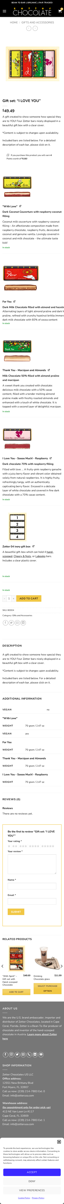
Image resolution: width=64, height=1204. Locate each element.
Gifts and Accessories (37, 22)
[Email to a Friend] (17, 623)
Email (12, 895)
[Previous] (3, 972)
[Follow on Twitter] (17, 1054)
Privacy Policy (38, 1198)
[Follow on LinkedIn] (35, 1054)
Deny (32, 1181)
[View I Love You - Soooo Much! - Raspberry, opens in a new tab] (51, 458)
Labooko (40, 556)
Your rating (15, 841)
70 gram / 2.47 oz (34, 725)
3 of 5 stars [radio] (22, 846)
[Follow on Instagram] (11, 1054)
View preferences (32, 1190)
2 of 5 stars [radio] (14, 846)
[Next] (61, 972)
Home (14, 22)
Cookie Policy (24, 1198)
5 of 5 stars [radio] (47, 846)
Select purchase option (47, 988)
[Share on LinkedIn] (23, 623)
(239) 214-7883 (28, 1091)
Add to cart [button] (16, 992)
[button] (59, 1141)
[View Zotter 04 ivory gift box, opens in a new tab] (33, 546)
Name (12, 879)
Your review (15, 851)
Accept (32, 1172)
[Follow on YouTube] (41, 1054)
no (48, 709)
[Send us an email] (23, 1054)
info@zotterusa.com (22, 1095)
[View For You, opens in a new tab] (14, 301)
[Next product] (28, 28)
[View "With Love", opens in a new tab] (20, 206)
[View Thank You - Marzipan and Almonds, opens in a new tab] (49, 370)
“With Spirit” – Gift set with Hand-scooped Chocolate (9, 980)
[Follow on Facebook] (5, 1054)
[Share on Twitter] (11, 623)
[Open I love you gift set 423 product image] (32, 63)
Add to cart (29, 598)
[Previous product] (35, 28)
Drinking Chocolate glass (42, 977)
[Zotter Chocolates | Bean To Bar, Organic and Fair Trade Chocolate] (32, 11)
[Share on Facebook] (5, 623)
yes (27, 733)
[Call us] (29, 1054)
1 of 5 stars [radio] (8, 846)
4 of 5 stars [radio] (33, 846)
